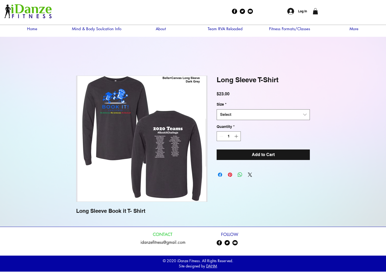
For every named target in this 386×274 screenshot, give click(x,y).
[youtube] (250, 11)
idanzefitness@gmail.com (162, 242)
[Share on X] (250, 175)
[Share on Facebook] (220, 175)
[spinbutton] (228, 136)
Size (221, 104)
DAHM (211, 265)
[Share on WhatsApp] (240, 175)
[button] (315, 11)
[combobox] (263, 114)
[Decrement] (220, 136)
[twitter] (242, 11)
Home (82, 56)
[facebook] (234, 11)
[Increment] (236, 136)
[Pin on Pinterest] (230, 175)
